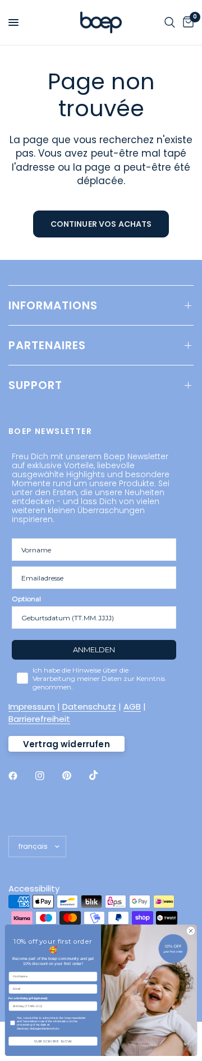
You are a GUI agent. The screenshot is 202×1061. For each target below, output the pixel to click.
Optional (26, 598)
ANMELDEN (94, 649)
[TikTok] (101, 775)
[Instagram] (47, 775)
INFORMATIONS (53, 305)
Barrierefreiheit (39, 719)
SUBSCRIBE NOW (53, 1041)
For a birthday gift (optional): (28, 998)
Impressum (31, 706)
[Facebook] (20, 775)
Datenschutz (89, 706)
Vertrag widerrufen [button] (66, 744)
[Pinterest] (74, 775)
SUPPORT (35, 385)
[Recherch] (169, 22)
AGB (132, 706)
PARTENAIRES (47, 345)
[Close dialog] (190, 931)
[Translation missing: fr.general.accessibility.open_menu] (13, 22)
